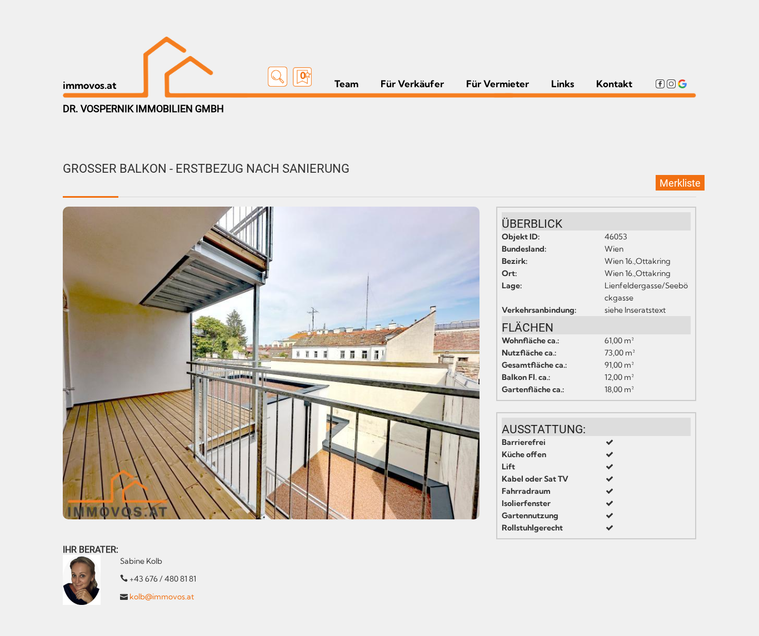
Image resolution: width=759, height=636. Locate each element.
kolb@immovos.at (161, 597)
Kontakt (614, 83)
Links (562, 83)
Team (346, 83)
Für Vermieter (497, 83)
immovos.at (90, 85)
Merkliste (680, 183)
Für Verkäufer (412, 83)
